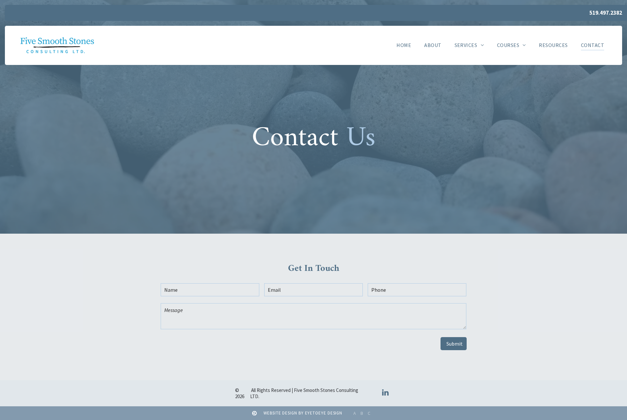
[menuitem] (404, 44)
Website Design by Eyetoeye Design (303, 413)
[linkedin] (385, 393)
